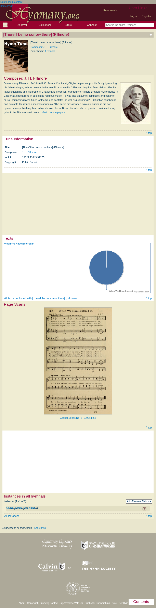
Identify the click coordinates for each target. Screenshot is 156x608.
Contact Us (56, 603)
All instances (12, 515)
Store (68, 24)
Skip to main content (11, 2)
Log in (133, 16)
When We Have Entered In (19, 243)
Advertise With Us (73, 603)
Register (146, 16)
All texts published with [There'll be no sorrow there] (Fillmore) (40, 298)
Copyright (32, 603)
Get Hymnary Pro (128, 603)
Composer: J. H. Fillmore (44, 47)
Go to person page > (53, 112)
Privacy (44, 603)
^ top (149, 132)
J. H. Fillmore (29, 152)
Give (114, 603)
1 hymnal (50, 51)
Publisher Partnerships (97, 603)
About (22, 603)
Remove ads (110, 10)
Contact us (40, 528)
